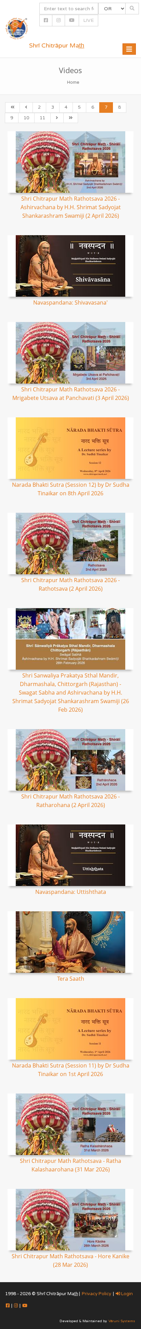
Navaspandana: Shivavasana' (70, 302)
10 (26, 118)
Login (126, 1294)
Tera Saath (70, 978)
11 (42, 118)
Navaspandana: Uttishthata (70, 892)
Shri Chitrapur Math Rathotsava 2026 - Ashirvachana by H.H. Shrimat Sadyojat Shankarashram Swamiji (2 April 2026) (71, 207)
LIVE (88, 20)
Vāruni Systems (121, 1321)
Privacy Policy (96, 1294)
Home (73, 82)
